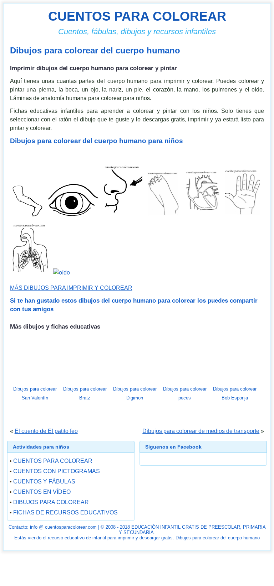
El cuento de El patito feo (46, 431)
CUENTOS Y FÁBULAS (44, 481)
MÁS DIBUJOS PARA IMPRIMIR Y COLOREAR (71, 288)
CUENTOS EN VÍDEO (42, 492)
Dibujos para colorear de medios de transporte (200, 431)
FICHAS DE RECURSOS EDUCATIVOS (65, 512)
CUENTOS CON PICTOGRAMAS (56, 471)
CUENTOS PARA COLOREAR (137, 16)
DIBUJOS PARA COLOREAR (51, 502)
